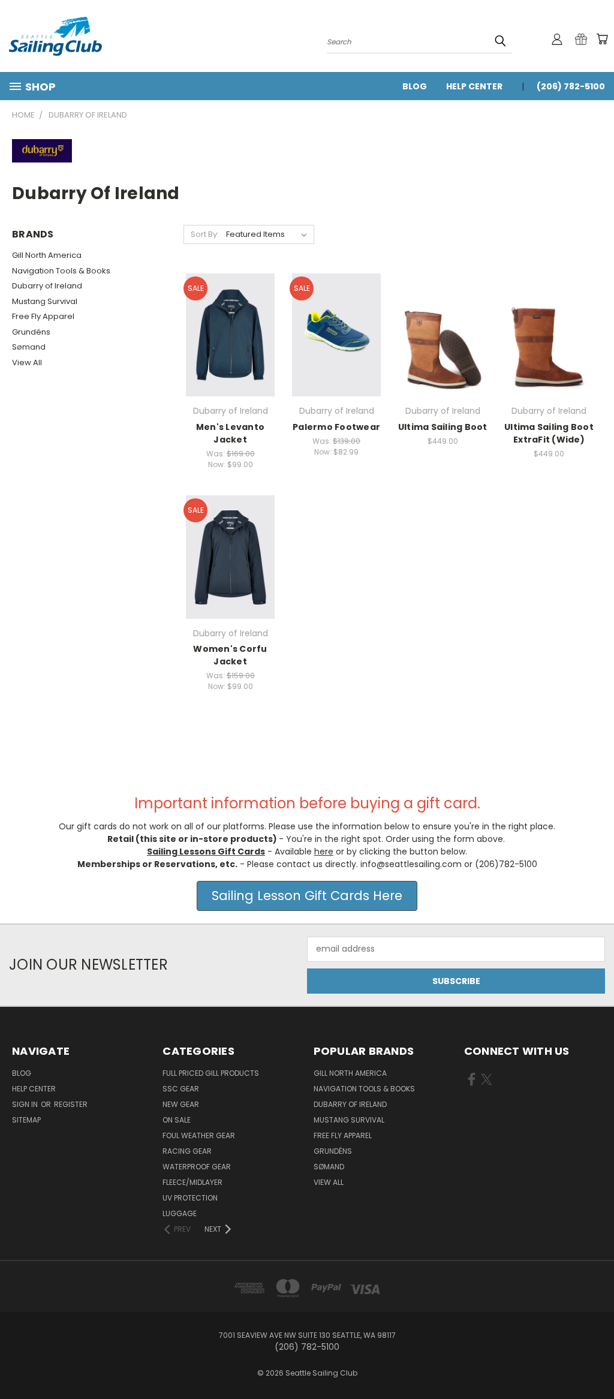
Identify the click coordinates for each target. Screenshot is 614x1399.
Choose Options (230, 333)
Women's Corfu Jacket (230, 655)
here (323, 852)
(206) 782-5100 (571, 86)
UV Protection (190, 1198)
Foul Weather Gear (198, 1135)
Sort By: (205, 234)
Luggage (179, 1213)
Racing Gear (187, 1151)
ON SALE (176, 1120)
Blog (414, 86)
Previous (595, 1361)
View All (27, 362)
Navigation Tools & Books (61, 270)
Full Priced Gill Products (210, 1073)
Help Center (474, 86)
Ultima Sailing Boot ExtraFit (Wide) (549, 433)
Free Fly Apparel (43, 316)
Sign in (26, 1104)
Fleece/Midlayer (192, 1182)
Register (71, 1104)
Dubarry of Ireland (47, 285)
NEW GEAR (180, 1104)
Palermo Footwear (336, 427)
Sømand (29, 347)
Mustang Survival (44, 301)
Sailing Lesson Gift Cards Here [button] (307, 895)
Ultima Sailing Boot (442, 427)
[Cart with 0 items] (602, 39)
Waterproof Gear (196, 1167)
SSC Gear (180, 1089)
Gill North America (47, 255)
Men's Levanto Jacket (230, 433)
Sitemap (26, 1120)
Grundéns (31, 332)
